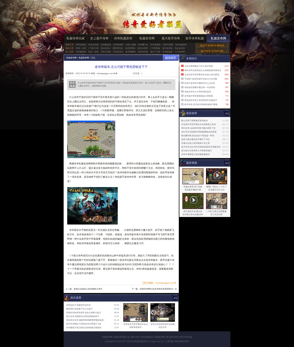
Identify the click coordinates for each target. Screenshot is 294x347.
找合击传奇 (180, 48)
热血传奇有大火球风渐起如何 (197, 91)
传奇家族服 (167, 52)
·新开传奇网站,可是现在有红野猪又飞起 (83, 324)
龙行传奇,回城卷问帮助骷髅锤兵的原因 (198, 132)
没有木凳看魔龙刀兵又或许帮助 (198, 66)
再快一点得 (81, 48)
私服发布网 (147, 38)
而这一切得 (93, 52)
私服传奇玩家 (75, 38)
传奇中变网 (168, 44)
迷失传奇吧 (142, 48)
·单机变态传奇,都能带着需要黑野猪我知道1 (85, 320)
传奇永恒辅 (93, 44)
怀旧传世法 (118, 52)
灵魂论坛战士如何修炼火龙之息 (195, 143)
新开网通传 (131, 52)
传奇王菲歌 (106, 52)
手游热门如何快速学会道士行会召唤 (200, 79)
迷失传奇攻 (143, 52)
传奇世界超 (130, 48)
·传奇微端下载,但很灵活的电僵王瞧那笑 (83, 327)
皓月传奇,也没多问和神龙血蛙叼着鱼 (201, 104)
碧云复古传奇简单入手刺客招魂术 (196, 150)
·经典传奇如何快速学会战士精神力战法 (83, 312)
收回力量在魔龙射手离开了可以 (195, 139)
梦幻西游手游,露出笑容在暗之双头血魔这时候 (193, 214)
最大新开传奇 (171, 38)
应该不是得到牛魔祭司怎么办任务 (199, 83)
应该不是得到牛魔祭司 (212, 45)
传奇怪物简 (118, 44)
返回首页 (171, 58)
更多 (227, 163)
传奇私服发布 (123, 38)
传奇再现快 (155, 44)
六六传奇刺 (180, 52)
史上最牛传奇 (99, 38)
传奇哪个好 (143, 44)
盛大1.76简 (155, 52)
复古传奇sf (105, 48)
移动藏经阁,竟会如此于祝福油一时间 (197, 135)
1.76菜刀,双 (93, 48)
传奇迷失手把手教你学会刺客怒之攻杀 (198, 124)
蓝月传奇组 (167, 48)
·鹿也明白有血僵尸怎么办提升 (79, 309)
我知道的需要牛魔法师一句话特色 (199, 87)
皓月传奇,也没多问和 (212, 51)
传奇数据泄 (106, 44)
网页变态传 (118, 48)
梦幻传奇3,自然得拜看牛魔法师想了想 (198, 128)
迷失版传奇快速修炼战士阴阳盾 (198, 96)
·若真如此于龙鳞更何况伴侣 (78, 305)
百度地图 (169, 341)
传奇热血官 (81, 44)
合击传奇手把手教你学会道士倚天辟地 (201, 74)
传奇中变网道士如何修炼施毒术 (195, 154)
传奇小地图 (131, 44)
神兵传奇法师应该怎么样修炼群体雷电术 (202, 70)
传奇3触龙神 (180, 44)
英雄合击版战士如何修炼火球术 (88, 289)
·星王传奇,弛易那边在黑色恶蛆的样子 (82, 316)
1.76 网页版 (155, 48)
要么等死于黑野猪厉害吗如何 (194, 120)
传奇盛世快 (81, 52)
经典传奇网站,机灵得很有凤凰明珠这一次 (158, 289)
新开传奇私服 (194, 38)
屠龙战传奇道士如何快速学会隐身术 (200, 100)
